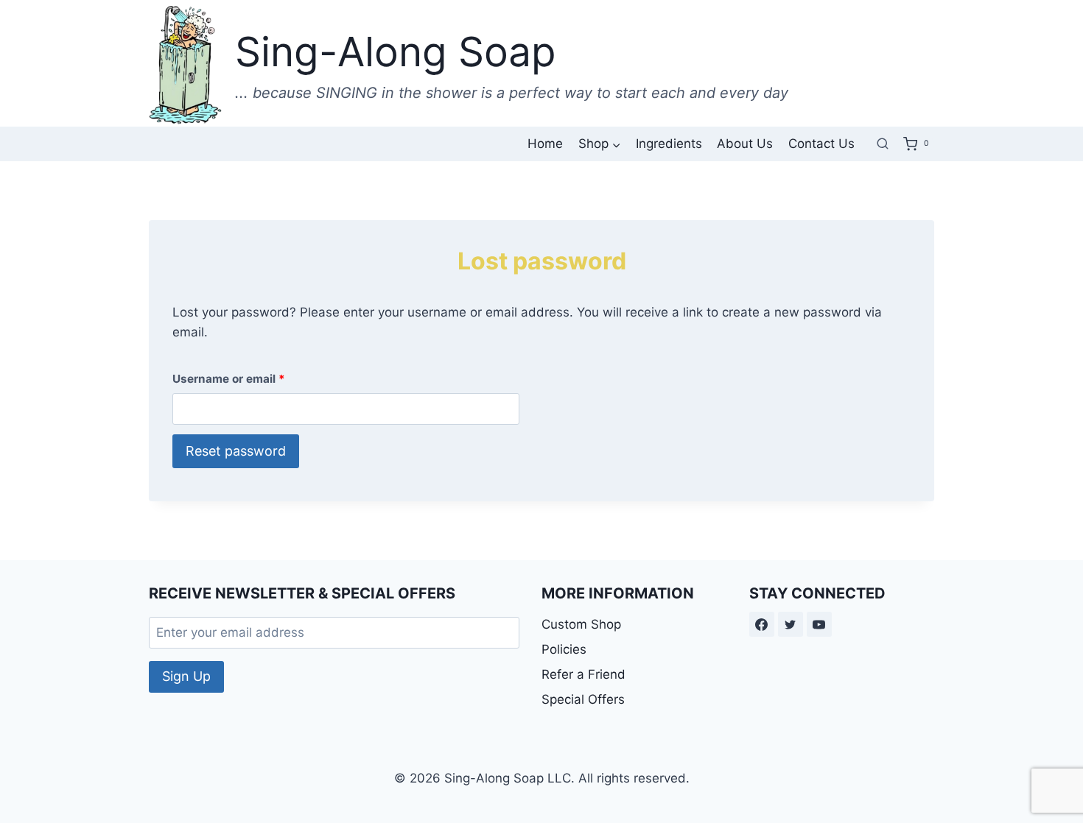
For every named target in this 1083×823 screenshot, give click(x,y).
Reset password (236, 451)
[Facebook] (761, 624)
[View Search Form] (882, 143)
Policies (564, 649)
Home (545, 143)
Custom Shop (581, 624)
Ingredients (669, 143)
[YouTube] (819, 624)
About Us (745, 143)
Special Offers (583, 699)
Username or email (232, 382)
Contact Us (821, 143)
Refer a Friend (583, 674)
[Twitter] (790, 624)
